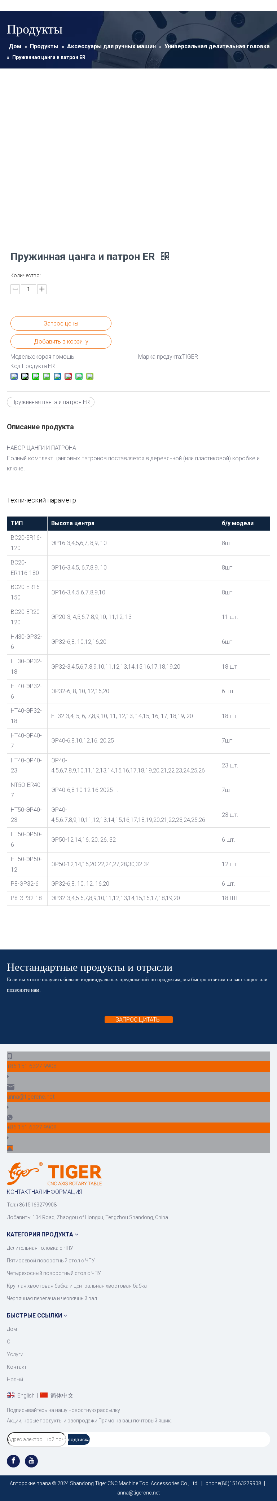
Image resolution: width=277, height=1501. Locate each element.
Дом (12, 1329)
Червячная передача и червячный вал (52, 1298)
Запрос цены (61, 323)
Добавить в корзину (61, 341)
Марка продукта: (160, 356)
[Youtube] (31, 1461)
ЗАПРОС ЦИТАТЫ (138, 1019)
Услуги (15, 1354)
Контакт (17, 1367)
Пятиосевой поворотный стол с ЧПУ (51, 1260)
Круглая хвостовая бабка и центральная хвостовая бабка (77, 1286)
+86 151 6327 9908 (32, 1066)
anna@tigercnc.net (30, 1096)
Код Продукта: (29, 366)
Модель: (21, 356)
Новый (15, 1379)
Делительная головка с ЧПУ (40, 1248)
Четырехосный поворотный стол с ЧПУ (54, 1273)
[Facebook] (14, 1461)
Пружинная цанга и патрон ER (51, 402)
